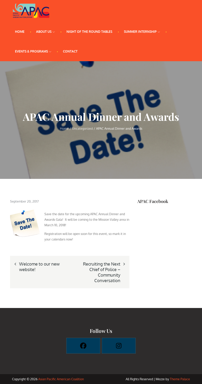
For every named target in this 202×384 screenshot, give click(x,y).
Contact (70, 51)
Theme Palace (180, 379)
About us (43, 32)
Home (19, 32)
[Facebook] (83, 346)
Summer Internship (140, 32)
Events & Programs (31, 51)
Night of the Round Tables (89, 32)
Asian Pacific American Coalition (61, 379)
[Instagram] (119, 346)
